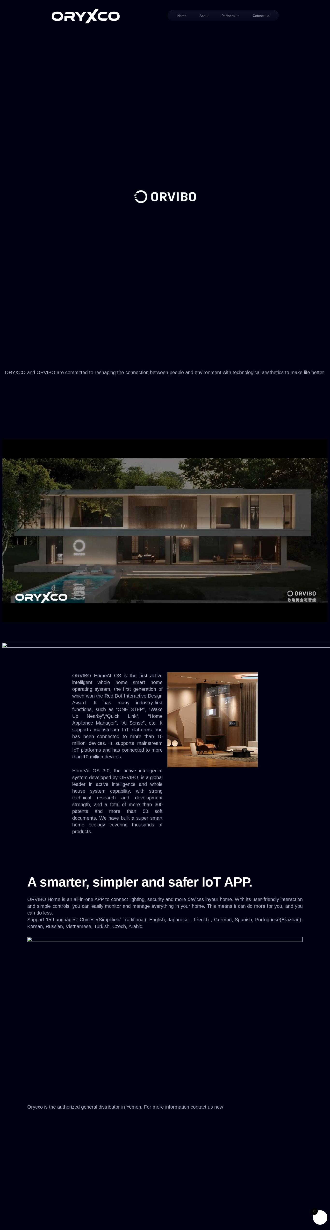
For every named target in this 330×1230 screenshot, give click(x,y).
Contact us (261, 15)
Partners (228, 15)
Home (182, 15)
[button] (165, 1131)
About (204, 15)
